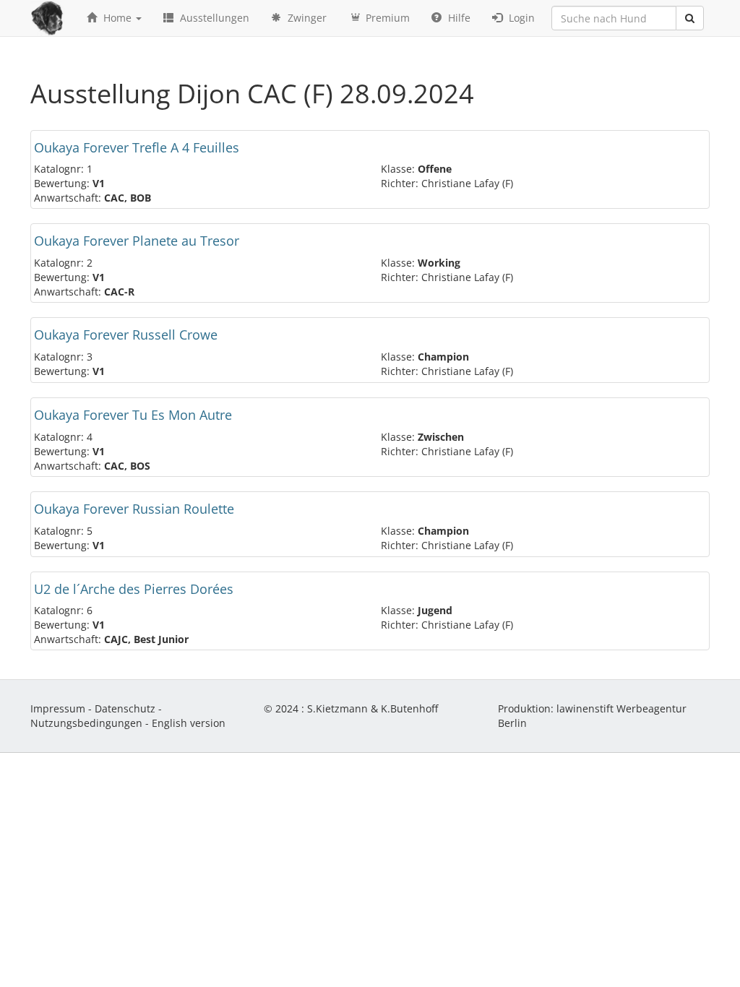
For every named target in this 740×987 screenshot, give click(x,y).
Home (117, 18)
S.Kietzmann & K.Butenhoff (372, 708)
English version (188, 723)
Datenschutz (125, 708)
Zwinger (306, 18)
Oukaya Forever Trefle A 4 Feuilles (136, 147)
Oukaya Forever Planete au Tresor (136, 240)
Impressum (57, 708)
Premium (386, 18)
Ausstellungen (213, 18)
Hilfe (457, 18)
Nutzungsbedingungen (86, 723)
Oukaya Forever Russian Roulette (134, 508)
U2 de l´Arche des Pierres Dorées (133, 589)
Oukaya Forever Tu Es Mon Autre (133, 414)
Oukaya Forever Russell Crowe (126, 334)
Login (520, 18)
